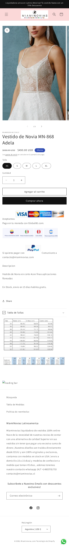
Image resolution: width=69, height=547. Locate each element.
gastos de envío (11, 155)
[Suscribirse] (58, 496)
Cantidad (6, 173)
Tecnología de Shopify (45, 541)
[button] (6, 14)
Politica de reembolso (17, 411)
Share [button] (9, 301)
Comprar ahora (34, 200)
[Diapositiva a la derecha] (41, 126)
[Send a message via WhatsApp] (63, 541)
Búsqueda (11, 397)
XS (7, 165)
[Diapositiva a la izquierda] (27, 126)
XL (46, 165)
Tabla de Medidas (15, 404)
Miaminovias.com (28, 541)
